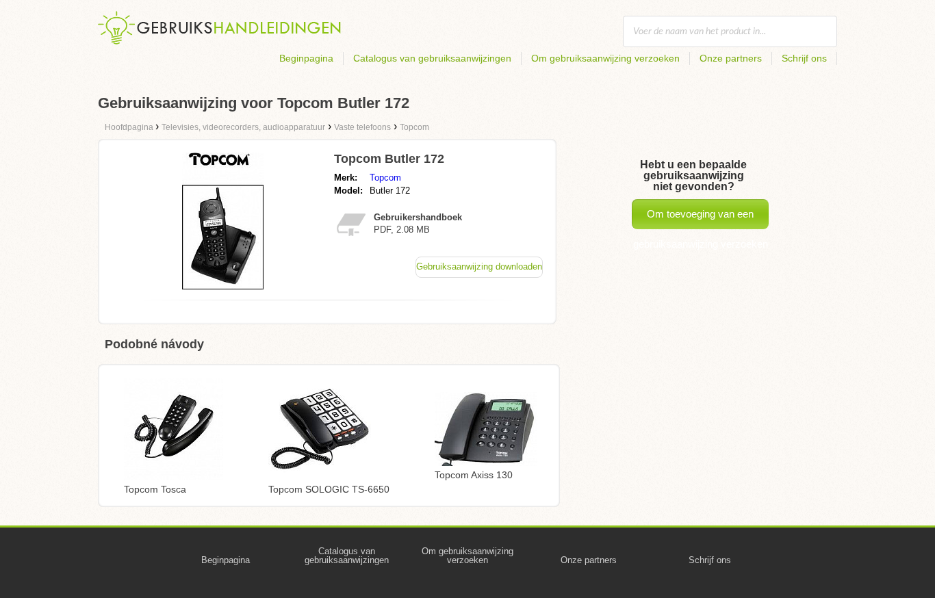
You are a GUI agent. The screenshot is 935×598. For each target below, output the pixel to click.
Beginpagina (306, 58)
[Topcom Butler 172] (223, 285)
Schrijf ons (804, 58)
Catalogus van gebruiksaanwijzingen (432, 58)
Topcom (385, 177)
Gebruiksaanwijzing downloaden (479, 266)
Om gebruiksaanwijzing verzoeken (605, 58)
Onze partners (731, 58)
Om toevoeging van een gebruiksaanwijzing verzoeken (700, 218)
